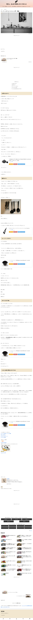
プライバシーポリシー (4, 613)
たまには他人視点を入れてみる (16, 88)
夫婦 (10, 488)
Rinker (12, 161)
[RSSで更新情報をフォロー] (10, 483)
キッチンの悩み (3, 437)
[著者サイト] (7, 483)
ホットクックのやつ (15, 86)
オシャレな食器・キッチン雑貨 (6, 433)
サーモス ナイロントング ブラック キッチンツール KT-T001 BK (19, 228)
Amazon (11, 354)
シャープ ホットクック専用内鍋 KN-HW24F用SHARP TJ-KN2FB (19, 260)
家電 (5, 488)
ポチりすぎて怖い (14, 87)
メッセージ (3, 615)
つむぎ (8, 478)
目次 (15, 81)
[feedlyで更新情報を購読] (9, 483)
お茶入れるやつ (14, 83)
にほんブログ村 (3, 452)
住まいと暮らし (3, 434)
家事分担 (3, 488)
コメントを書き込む (16, 603)
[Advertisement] (16, 41)
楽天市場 (15, 354)
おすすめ (8, 488)
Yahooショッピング (21, 354)
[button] (30, 285)
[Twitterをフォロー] (8, 483)
